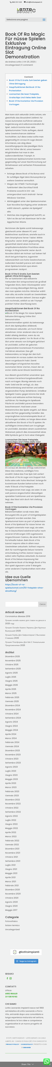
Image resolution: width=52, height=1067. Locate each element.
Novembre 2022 (13, 803)
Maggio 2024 (11, 730)
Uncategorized (12, 65)
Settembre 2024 (13, 718)
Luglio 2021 (10, 865)
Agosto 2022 (11, 816)
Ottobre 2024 (12, 713)
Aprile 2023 (10, 783)
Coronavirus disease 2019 (17, 616)
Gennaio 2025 (12, 701)
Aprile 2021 (10, 877)
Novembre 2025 (13, 660)
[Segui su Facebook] (7, 978)
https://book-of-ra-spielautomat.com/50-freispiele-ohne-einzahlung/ (24, 587)
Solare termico (12, 925)
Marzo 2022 (11, 836)
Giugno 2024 (11, 726)
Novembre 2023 (13, 754)
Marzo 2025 (11, 693)
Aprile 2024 (10, 734)
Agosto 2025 (11, 672)
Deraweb (27, 1047)
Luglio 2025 (10, 677)
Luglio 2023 (10, 771)
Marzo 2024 (11, 738)
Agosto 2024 (11, 722)
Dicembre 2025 (12, 656)
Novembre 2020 (13, 893)
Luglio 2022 (10, 820)
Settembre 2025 (13, 668)
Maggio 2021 (11, 873)
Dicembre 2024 (12, 705)
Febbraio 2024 (12, 742)
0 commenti (27, 65)
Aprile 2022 (10, 832)
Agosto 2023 (11, 767)
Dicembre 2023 (12, 750)
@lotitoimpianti (29, 952)
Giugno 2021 (11, 869)
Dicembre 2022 (12, 799)
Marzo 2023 (11, 787)
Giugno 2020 (11, 906)
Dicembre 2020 (12, 889)
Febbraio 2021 (12, 885)
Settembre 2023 (13, 762)
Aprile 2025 (10, 689)
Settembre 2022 (13, 812)
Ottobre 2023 (11, 758)
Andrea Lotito (15, 61)
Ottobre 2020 (11, 898)
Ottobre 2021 (11, 857)
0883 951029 (11, 993)
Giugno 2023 (11, 775)
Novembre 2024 (13, 709)
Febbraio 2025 (12, 697)
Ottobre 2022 (11, 807)
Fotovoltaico (11, 921)
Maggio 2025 (11, 685)
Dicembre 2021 (12, 848)
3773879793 (11, 996)
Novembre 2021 (12, 853)
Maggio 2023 (11, 779)
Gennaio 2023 (12, 795)
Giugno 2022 (11, 824)
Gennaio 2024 (12, 746)
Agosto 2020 (11, 902)
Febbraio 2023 (12, 791)
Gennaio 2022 (12, 844)
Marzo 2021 (10, 881)
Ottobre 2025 (11, 664)
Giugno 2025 (11, 681)
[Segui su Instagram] (10, 978)
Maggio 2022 (11, 828)
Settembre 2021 (12, 861)
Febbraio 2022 (12, 840)
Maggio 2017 (11, 910)
